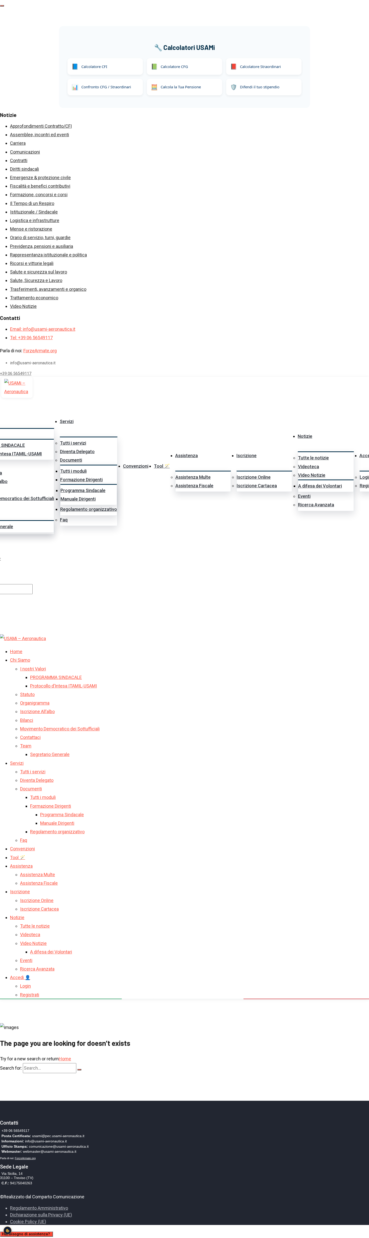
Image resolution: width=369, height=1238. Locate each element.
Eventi (304, 496)
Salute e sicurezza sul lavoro (38, 271)
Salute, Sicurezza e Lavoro (36, 280)
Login (25, 986)
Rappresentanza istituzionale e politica (48, 254)
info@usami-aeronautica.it (46, 1141)
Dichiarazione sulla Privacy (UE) (41, 1214)
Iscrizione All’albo (37, 711)
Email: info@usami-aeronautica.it (42, 329)
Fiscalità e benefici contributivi (40, 186)
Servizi (67, 421)
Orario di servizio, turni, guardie (40, 237)
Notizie (305, 436)
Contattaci (30, 737)
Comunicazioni (25, 152)
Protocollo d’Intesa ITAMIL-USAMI (63, 686)
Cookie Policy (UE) (28, 1221)
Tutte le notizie (313, 458)
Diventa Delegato (77, 451)
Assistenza (186, 455)
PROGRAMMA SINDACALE (56, 677)
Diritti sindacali (24, 169)
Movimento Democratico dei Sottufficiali (60, 728)
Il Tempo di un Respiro (32, 203)
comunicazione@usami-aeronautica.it (59, 1146)
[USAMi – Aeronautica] (17, 387)
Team (25, 745)
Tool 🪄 (162, 466)
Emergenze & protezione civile (40, 177)
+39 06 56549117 (15, 373)
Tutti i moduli (73, 471)
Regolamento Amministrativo (39, 1208)
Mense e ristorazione (31, 229)
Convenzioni (135, 466)
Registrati (29, 994)
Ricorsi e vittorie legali (31, 263)
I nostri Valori (33, 668)
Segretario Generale (50, 754)
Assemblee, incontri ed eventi (39, 134)
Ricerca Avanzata (316, 504)
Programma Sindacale (82, 490)
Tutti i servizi (73, 443)
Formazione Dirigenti (81, 479)
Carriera (18, 143)
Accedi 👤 (20, 977)
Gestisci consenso (8, 1230)
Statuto (27, 694)
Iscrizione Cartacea (257, 485)
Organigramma (34, 703)
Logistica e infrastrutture (34, 220)
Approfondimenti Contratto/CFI (41, 126)
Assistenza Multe (193, 477)
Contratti (18, 160)
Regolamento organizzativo (88, 509)
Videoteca (308, 466)
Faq (64, 519)
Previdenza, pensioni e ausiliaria (41, 246)
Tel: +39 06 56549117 (31, 337)
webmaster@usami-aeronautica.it (49, 1151)
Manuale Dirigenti (78, 499)
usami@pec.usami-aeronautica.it (58, 1136)
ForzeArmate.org (40, 350)
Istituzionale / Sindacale (34, 212)
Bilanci (26, 720)
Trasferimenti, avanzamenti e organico (48, 289)
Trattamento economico (34, 297)
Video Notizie (23, 306)
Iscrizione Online (254, 477)
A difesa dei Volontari (320, 486)
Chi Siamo (20, 660)
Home (16, 651)
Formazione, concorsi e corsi (39, 194)
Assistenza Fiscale (194, 485)
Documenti (71, 460)
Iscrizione (246, 455)
